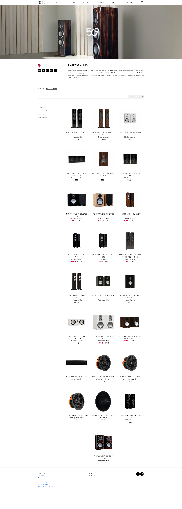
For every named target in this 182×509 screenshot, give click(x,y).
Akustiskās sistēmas (43, 111)
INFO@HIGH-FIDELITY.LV (46, 487)
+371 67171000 (43, 485)
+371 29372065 (43, 482)
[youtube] (51, 71)
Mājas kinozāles (42, 117)
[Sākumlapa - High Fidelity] (44, 2)
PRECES (59, 2)
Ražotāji (40, 107)
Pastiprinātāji (41, 114)
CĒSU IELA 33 (42, 476)
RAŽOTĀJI (72, 2)
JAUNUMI (101, 2)
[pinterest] (55, 71)
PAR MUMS (115, 2)
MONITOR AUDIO (51, 89)
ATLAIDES (86, 2)
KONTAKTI (130, 2)
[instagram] (47, 71)
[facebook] (43, 71)
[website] (39, 71)
